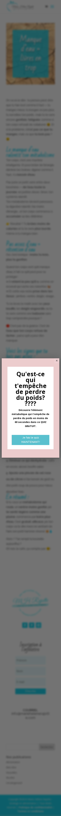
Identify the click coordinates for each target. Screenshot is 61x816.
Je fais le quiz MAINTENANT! (30, 440)
